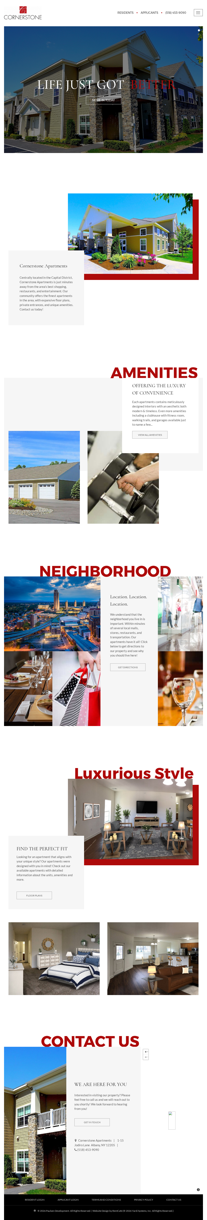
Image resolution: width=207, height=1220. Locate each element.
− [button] (147, 1056)
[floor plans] (103, 100)
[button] (5, 21)
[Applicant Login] (149, 13)
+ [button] (147, 1051)
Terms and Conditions (106, 1199)
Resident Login (34, 1199)
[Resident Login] (125, 13)
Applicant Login (68, 1199)
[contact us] (92, 1122)
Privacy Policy (143, 1199)
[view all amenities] (150, 434)
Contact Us (173, 1199)
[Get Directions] (128, 667)
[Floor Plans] (34, 895)
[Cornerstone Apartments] (171, 1120)
